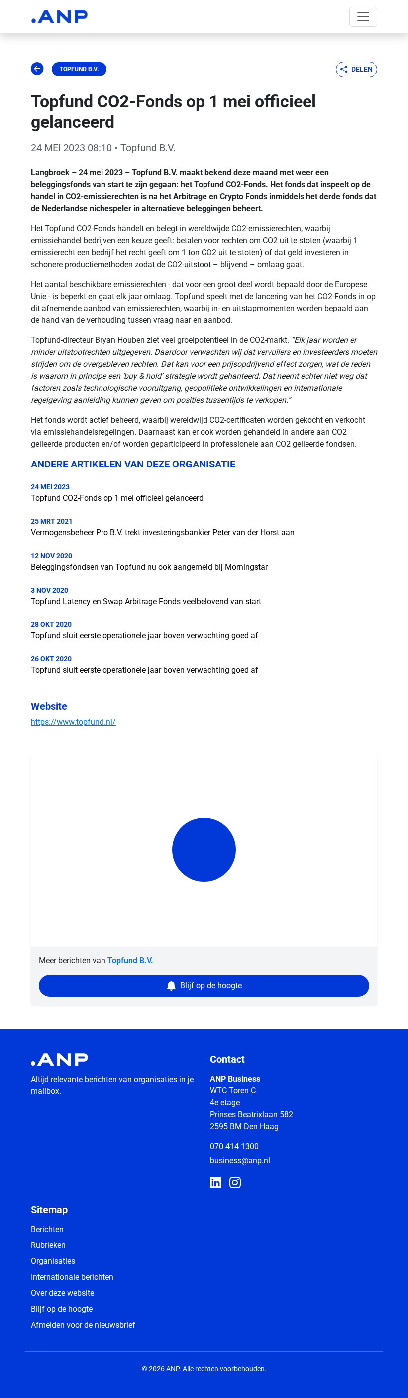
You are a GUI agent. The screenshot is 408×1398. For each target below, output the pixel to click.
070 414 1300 (234, 1146)
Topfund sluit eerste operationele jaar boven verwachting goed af (144, 635)
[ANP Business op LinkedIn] (215, 1183)
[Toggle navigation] (363, 17)
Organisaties (53, 1261)
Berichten (47, 1229)
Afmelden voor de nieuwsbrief (83, 1325)
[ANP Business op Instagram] (235, 1183)
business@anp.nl (240, 1160)
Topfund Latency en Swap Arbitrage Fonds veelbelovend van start (146, 601)
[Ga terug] (37, 69)
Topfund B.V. (79, 69)
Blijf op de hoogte (62, 1309)
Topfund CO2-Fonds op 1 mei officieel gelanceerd (117, 498)
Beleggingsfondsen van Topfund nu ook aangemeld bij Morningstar (149, 567)
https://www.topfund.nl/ (73, 722)
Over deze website (62, 1293)
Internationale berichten (72, 1277)
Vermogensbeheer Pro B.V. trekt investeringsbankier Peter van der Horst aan (163, 532)
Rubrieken (48, 1245)
